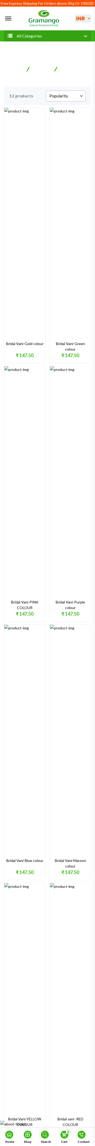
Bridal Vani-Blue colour (24, 860)
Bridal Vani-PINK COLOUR (25, 605)
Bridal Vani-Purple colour (70, 605)
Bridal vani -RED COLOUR (70, 1122)
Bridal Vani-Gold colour (25, 343)
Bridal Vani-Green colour (70, 346)
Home (17, 68)
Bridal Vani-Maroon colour (70, 863)
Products (42, 68)
